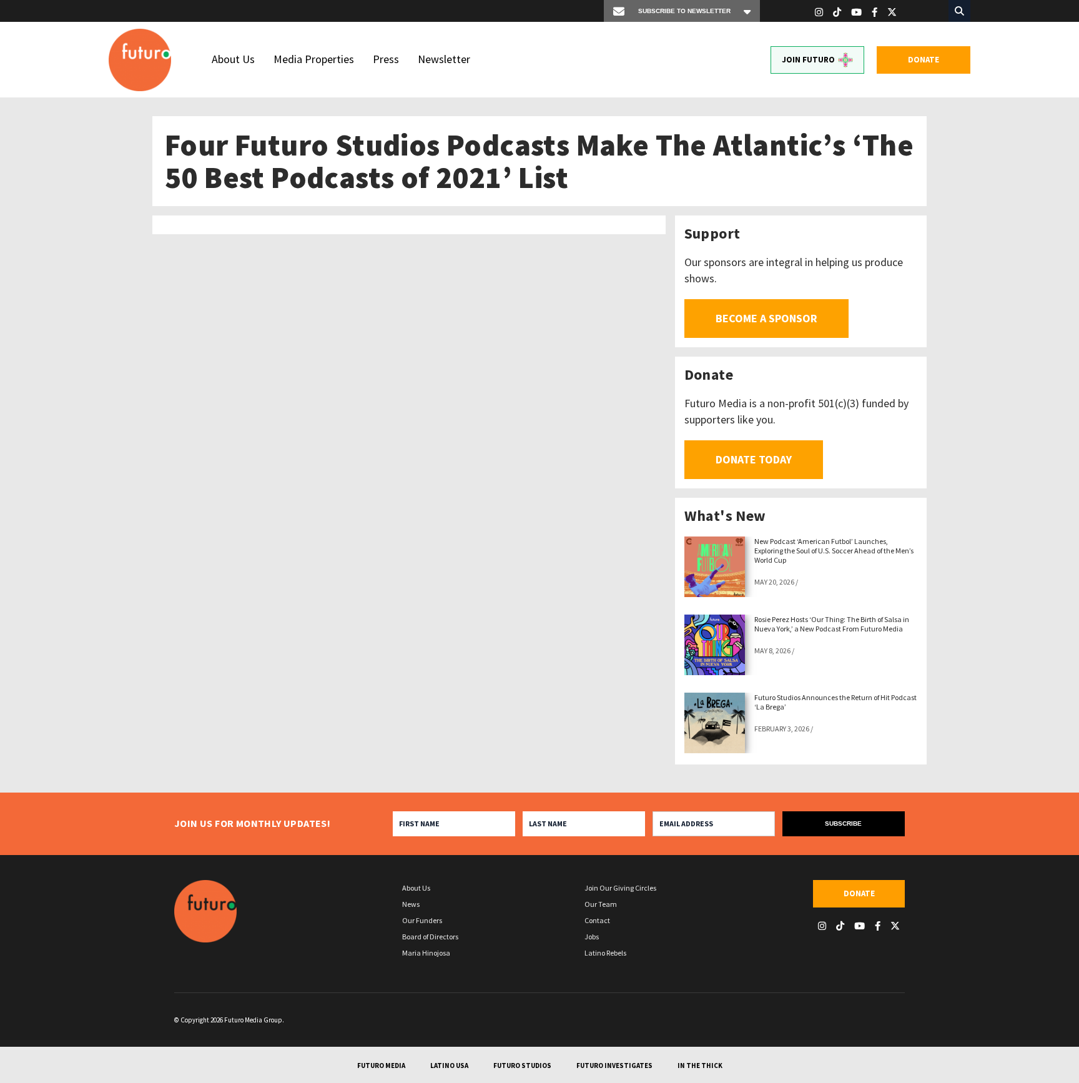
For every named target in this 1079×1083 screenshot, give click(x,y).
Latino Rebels (605, 952)
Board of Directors (430, 936)
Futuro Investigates (614, 1065)
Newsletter (444, 59)
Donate (923, 59)
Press (386, 59)
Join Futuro (808, 59)
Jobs (591, 936)
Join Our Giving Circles (620, 888)
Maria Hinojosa (426, 952)
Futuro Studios (522, 1065)
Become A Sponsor (766, 318)
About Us (233, 59)
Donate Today (754, 459)
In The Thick (699, 1065)
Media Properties (313, 59)
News (411, 904)
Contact (597, 920)
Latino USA (449, 1065)
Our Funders (422, 920)
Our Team (600, 904)
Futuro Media (381, 1065)
